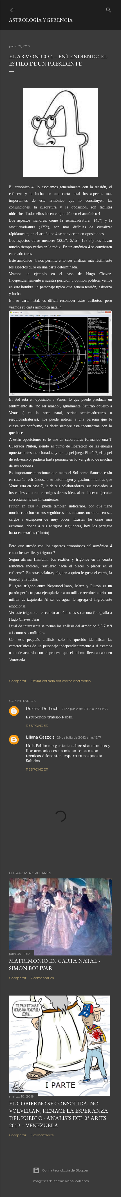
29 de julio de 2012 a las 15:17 (79, 737)
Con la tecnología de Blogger (65, 1170)
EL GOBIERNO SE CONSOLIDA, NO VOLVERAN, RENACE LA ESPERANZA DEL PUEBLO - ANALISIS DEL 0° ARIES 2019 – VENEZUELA (58, 1114)
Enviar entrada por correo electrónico (61, 681)
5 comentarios (42, 1135)
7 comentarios (42, 978)
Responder (37, 725)
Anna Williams (77, 1181)
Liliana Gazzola (40, 737)
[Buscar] (108, 8)
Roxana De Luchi (42, 708)
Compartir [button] (17, 681)
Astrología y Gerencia (41, 20)
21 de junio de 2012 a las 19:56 (84, 709)
